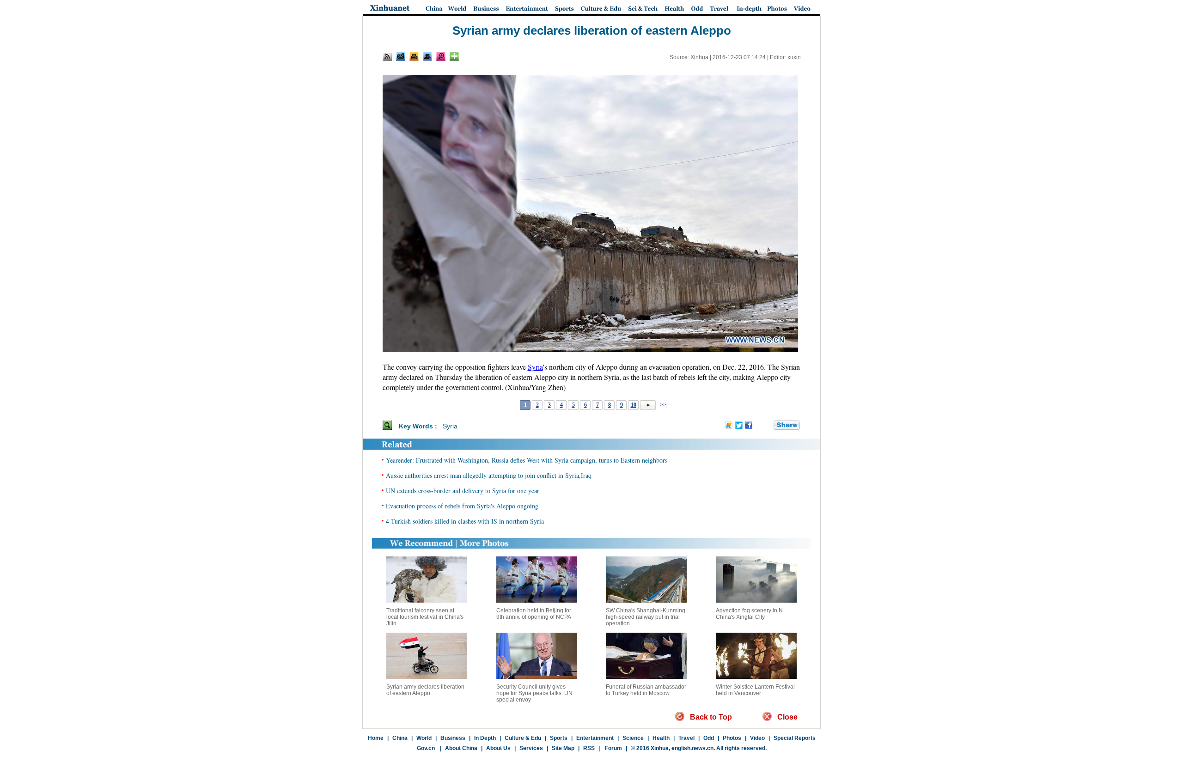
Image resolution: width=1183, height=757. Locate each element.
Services (531, 748)
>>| (663, 405)
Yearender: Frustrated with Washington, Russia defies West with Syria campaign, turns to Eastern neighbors (526, 460)
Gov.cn (426, 748)
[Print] (414, 56)
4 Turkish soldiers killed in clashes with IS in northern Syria (465, 521)
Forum (613, 748)
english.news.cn (692, 748)
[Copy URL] (427, 56)
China (400, 738)
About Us (498, 748)
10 (633, 405)
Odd (708, 738)
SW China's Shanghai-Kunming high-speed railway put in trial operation (645, 617)
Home (376, 738)
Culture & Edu (523, 738)
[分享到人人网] (767, 425)
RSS (589, 748)
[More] (454, 56)
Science (633, 738)
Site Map (563, 748)
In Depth (485, 738)
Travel (686, 738)
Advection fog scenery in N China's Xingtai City (749, 613)
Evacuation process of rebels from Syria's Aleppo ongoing (462, 505)
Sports (558, 738)
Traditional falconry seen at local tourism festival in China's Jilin (424, 617)
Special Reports (795, 738)
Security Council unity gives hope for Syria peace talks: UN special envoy (534, 693)
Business (452, 738)
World (424, 738)
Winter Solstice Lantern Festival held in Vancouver (755, 690)
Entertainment (595, 738)
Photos (732, 738)
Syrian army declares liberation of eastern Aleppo (425, 690)
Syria (535, 367)
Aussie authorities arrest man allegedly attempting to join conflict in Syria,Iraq (489, 475)
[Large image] (440, 56)
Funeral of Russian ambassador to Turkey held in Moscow (646, 690)
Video (757, 738)
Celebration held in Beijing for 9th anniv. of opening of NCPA (533, 613)
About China (461, 748)
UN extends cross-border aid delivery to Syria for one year (462, 490)
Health (661, 738)
